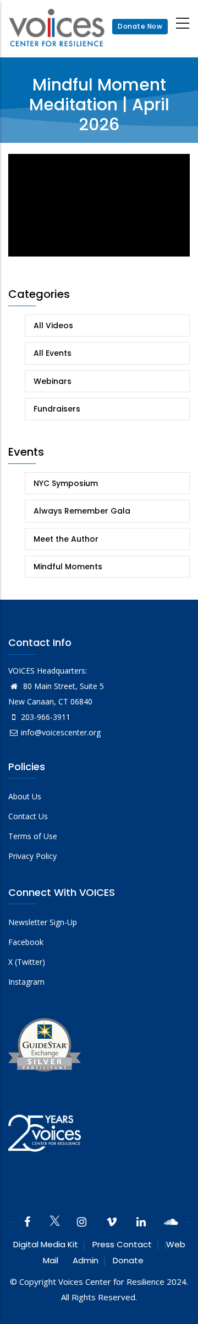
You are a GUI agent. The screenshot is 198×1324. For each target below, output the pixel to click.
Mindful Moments (68, 566)
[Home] (56, 27)
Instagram (26, 981)
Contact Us (28, 816)
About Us (24, 796)
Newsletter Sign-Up (42, 922)
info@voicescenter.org (61, 732)
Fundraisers (57, 408)
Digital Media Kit (45, 1244)
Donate (128, 1260)
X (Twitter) (26, 962)
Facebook (25, 942)
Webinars (53, 381)
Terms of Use (32, 836)
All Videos (53, 325)
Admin (85, 1260)
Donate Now (140, 26)
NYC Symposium (66, 483)
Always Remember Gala (82, 510)
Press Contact (122, 1244)
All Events (53, 353)
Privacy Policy (32, 856)
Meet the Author (66, 538)
